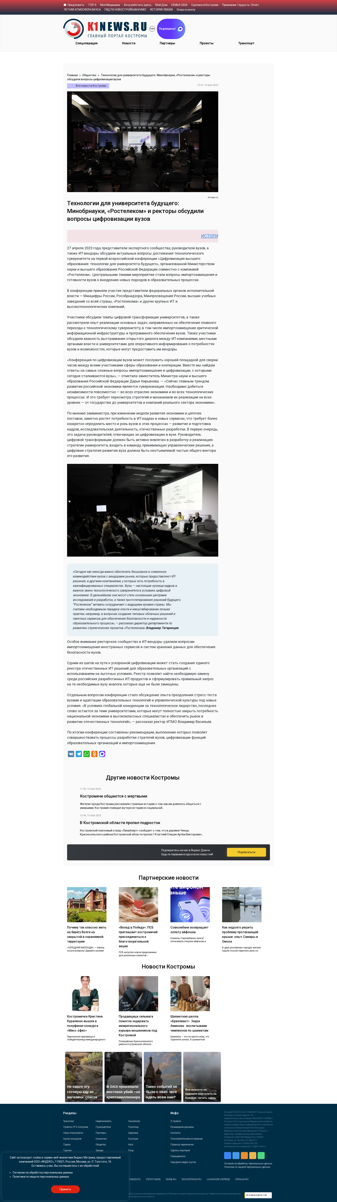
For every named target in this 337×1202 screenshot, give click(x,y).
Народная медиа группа (183, 1162)
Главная (72, 75)
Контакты (175, 1133)
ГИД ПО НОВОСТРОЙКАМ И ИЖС (125, 9)
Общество (89, 75)
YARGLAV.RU (242, 1179)
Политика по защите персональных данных (247, 1167)
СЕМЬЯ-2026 (179, 4)
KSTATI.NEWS (153, 1179)
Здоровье (133, 1133)
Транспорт (246, 43)
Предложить (76, 4)
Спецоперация (86, 43)
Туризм (67, 1150)
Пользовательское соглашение (186, 1138)
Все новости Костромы (91, 85)
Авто (130, 1144)
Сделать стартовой (180, 1150)
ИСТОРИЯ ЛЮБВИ (161, 9)
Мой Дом (161, 4)
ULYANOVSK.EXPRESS (218, 1179)
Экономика (134, 1121)
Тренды (99, 1150)
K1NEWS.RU (134, 1179)
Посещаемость (177, 1156)
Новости (128, 43)
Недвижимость (103, 1121)
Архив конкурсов (72, 1138)
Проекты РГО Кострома (75, 1127)
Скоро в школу (186, 9)
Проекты (207, 43)
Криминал (101, 1138)
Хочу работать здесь (138, 4)
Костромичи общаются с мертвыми (113, 796)
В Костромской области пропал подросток (120, 822)
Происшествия (103, 1127)
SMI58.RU (171, 1179)
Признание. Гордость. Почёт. (241, 4)
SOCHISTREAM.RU (191, 1179)
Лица (131, 1150)
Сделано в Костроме (204, 4)
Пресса (66, 1144)
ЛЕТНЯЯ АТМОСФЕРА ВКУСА (82, 9)
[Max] (102, 754)
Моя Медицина (110, 4)
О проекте (175, 1121)
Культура (133, 1138)
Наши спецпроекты (73, 1133)
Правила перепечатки (182, 1144)
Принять (65, 1189)
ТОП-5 (92, 4)
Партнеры (167, 43)
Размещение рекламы (182, 1127)
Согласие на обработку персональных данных (248, 1163)
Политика (133, 1127)
